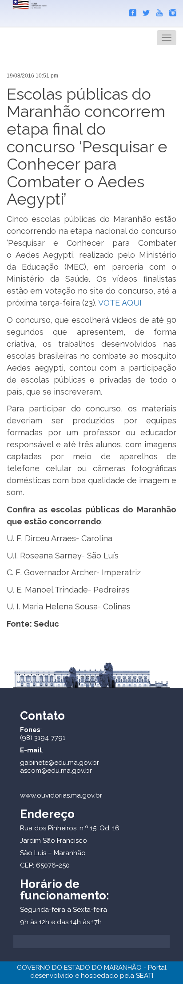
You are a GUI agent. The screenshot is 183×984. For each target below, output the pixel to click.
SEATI (144, 976)
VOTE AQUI (120, 302)
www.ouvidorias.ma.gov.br (61, 795)
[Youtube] (157, 11)
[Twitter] (144, 11)
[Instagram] (170, 11)
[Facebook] (130, 11)
